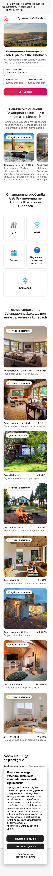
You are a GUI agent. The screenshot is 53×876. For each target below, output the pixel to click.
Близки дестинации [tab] (14, 766)
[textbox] (14, 83)
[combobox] (25, 72)
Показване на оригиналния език (21, 8)
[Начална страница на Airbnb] (6, 18)
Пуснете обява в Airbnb (31, 18)
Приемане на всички (25, 838)
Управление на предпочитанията (25, 855)
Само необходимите (25, 846)
